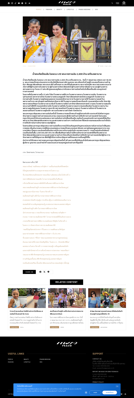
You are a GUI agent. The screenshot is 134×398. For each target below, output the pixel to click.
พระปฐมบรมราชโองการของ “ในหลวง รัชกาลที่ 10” (38, 192)
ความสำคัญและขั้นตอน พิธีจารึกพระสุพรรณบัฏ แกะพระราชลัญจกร (42, 259)
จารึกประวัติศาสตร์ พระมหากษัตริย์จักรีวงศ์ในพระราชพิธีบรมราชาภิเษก (43, 183)
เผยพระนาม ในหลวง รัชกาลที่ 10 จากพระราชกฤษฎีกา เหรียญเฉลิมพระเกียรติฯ (45, 246)
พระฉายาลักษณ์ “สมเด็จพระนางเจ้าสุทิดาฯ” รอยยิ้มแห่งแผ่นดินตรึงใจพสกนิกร (45, 166)
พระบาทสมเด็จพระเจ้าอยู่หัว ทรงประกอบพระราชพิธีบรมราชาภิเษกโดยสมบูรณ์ (45, 187)
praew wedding (84, 9)
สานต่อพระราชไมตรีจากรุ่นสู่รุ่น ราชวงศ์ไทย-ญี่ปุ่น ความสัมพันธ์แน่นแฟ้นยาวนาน (47, 200)
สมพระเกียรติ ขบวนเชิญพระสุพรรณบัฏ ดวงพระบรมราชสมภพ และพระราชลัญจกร (47, 204)
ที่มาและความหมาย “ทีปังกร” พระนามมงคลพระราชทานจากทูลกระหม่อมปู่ (45, 238)
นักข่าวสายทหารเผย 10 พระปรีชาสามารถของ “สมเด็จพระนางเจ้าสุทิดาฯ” (44, 213)
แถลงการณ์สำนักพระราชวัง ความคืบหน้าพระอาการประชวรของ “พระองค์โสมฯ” (46, 250)
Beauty (59, 9)
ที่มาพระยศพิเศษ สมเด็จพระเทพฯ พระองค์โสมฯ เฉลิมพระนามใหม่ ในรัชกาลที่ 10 (46, 175)
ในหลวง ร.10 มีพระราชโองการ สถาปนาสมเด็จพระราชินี (39, 225)
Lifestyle (70, 9)
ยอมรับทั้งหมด (109, 393)
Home (24, 66)
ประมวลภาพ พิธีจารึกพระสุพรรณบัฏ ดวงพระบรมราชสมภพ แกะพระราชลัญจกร (46, 255)
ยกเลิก (95, 393)
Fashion (49, 9)
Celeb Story (32, 66)
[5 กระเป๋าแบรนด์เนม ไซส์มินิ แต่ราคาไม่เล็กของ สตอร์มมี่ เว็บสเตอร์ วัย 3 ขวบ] (27, 298)
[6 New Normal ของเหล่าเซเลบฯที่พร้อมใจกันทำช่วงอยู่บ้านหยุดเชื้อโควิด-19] (107, 298)
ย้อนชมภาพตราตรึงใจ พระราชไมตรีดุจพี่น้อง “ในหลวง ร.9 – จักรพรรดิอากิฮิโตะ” (46, 242)
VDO (96, 9)
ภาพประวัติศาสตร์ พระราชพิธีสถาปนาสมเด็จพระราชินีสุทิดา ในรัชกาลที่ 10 (45, 221)
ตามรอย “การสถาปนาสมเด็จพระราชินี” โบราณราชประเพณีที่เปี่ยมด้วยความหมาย (47, 217)
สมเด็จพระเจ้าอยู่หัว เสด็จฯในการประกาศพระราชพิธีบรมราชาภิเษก (42, 196)
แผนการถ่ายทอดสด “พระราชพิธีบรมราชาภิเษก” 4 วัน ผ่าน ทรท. (42, 234)
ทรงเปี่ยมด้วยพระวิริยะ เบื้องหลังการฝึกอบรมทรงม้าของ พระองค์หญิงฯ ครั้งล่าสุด (46, 263)
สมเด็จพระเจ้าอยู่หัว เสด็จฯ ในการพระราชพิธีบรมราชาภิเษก (40, 208)
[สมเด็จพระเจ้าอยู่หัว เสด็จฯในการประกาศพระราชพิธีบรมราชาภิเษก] (67, 298)
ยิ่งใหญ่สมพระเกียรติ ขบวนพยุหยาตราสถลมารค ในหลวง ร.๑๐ (41, 171)
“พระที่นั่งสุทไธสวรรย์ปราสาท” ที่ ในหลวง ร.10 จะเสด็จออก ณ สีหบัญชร (44, 229)
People (38, 9)
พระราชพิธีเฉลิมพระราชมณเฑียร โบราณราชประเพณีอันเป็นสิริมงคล (43, 179)
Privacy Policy (98, 382)
